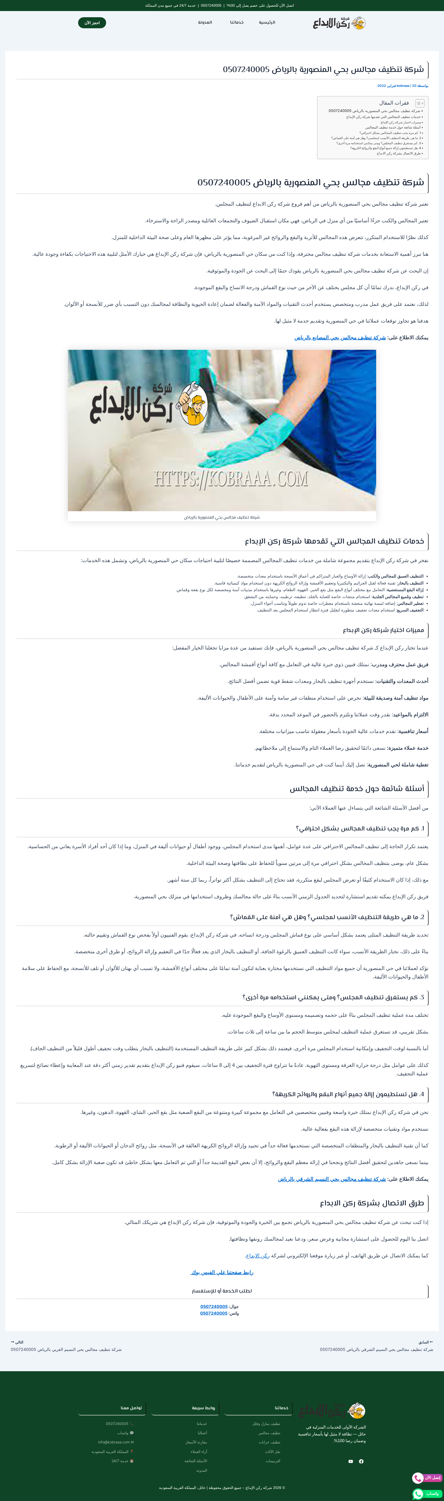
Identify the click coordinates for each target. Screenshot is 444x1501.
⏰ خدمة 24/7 (123, 1461)
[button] (235, 23)
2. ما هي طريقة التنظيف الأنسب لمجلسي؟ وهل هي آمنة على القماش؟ (376, 138)
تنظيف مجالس (269, 1433)
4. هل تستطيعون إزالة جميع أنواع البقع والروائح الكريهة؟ (385, 148)
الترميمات (273, 1461)
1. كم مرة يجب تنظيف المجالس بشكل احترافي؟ (390, 133)
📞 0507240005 (120, 1423)
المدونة (205, 23)
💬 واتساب (125, 1433)
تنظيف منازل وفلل (266, 1423)
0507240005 (211, 5)
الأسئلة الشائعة (195, 1461)
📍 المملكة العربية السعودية (112, 1451)
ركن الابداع (258, 1255)
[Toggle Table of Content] (417, 103)
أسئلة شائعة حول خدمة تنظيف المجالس (393, 127)
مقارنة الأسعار (196, 1442)
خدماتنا (237, 23)
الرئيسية (267, 23)
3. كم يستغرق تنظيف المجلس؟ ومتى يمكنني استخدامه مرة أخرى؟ (378, 143)
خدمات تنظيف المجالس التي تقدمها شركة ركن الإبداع (383, 117)
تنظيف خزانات (269, 1442)
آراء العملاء (199, 1451)
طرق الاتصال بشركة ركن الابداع (399, 153)
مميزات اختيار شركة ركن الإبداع (401, 122)
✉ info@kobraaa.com (116, 1442)
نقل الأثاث (272, 1451)
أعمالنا (202, 1433)
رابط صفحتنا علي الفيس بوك (222, 1272)
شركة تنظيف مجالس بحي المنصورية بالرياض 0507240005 (374, 110)
